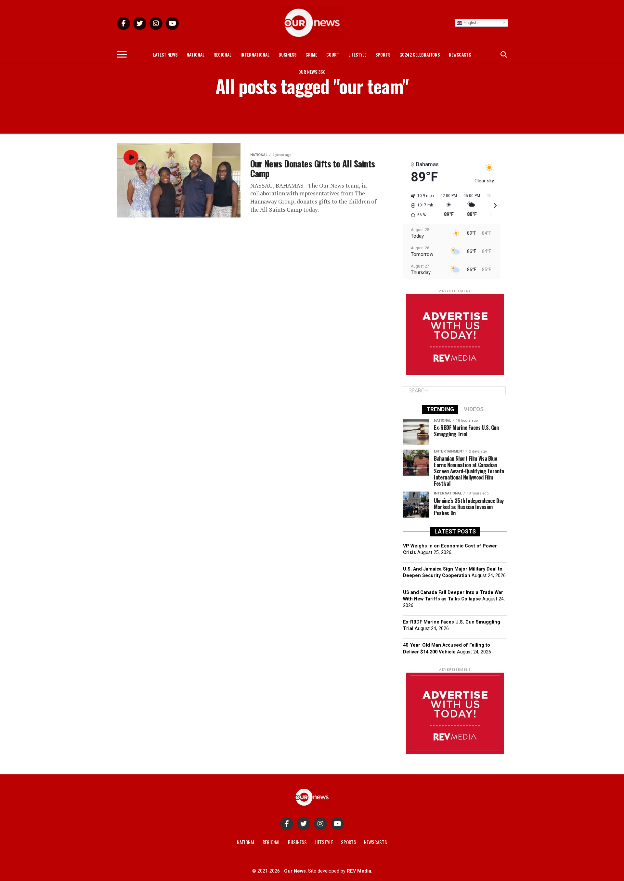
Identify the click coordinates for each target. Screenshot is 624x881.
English (469, 22)
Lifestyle (357, 54)
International (254, 54)
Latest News (165, 54)
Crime (311, 54)
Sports (382, 54)
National (195, 54)
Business (287, 54)
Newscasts (460, 54)
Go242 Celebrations (419, 54)
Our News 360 (312, 71)
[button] (420, 205)
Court (332, 54)
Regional (222, 54)
